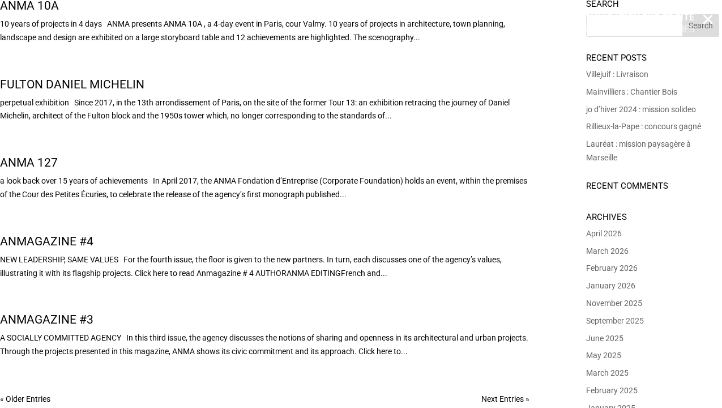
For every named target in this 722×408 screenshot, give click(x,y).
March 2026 (607, 251)
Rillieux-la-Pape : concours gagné (643, 126)
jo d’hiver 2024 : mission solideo (641, 109)
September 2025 (615, 320)
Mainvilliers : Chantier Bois (631, 91)
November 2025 (614, 303)
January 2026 (610, 285)
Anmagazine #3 (46, 319)
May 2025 (603, 355)
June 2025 (604, 338)
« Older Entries (25, 398)
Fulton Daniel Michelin (72, 84)
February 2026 (612, 268)
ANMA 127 (29, 162)
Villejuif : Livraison (617, 74)
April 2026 (604, 233)
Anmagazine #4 (46, 241)
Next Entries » (505, 398)
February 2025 (612, 390)
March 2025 (607, 372)
